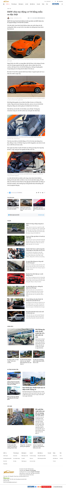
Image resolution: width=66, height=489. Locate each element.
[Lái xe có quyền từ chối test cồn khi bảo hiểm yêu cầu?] (39, 439)
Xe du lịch (15, 455)
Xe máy (14, 461)
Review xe (55, 455)
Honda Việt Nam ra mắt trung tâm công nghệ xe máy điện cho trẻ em (35, 249)
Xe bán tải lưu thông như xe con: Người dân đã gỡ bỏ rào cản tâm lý (25, 362)
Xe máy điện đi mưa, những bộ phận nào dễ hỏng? (34, 287)
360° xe (7, 4)
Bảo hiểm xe (32, 4)
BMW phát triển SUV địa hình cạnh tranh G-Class (25, 209)
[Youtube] (38, 487)
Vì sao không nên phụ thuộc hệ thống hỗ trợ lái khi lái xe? (34, 299)
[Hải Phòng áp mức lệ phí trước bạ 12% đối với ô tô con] (20, 337)
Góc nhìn (9, 406)
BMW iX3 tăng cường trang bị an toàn (35, 224)
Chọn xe (31, 458)
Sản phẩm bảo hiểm (41, 455)
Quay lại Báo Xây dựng (58, 486)
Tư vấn (54, 461)
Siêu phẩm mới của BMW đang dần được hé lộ (39, 209)
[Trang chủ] (3, 4)
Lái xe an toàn (32, 461)
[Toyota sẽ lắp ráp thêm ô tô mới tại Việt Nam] (16, 241)
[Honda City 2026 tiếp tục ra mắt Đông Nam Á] (16, 278)
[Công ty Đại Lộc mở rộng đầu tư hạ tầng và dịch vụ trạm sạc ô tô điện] (14, 376)
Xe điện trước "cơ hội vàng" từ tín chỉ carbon (13, 361)
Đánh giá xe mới (25, 455)
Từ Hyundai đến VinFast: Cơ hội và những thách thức (12, 446)
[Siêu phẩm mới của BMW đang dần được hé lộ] (39, 202)
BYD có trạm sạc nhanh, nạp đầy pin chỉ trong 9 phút (13, 398)
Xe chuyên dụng (16, 458)
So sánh (23, 458)
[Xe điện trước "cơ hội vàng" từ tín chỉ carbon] (13, 354)
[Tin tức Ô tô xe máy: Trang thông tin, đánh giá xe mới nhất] (6, 1)
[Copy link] (44, 192)
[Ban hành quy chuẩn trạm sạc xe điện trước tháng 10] (34, 379)
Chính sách (10, 326)
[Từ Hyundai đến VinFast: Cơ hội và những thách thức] (13, 439)
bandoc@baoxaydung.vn (11, 482)
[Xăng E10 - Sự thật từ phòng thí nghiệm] (26, 439)
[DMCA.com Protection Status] (6, 478)
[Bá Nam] (8, 18)
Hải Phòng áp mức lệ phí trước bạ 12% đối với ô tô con (40, 333)
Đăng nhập (61, 1)
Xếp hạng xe (24, 461)
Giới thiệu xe (55, 458)
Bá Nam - (12, 18)
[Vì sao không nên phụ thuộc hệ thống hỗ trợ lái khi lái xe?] (16, 303)
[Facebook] (36, 487)
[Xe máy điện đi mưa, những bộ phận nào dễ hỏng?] (16, 291)
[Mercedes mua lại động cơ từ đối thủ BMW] (13, 202)
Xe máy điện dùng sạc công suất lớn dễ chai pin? (34, 262)
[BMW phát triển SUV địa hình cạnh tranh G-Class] (26, 202)
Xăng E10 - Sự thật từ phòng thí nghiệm (25, 445)
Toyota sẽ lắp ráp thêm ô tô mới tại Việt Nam (35, 237)
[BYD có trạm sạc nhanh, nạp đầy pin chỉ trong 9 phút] (14, 391)
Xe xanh (38, 4)
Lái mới (26, 4)
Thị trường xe (14, 4)
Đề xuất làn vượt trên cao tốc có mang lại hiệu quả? (39, 412)
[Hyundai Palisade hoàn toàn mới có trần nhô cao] (16, 316)
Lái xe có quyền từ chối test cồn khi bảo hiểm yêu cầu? (38, 446)
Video (43, 4)
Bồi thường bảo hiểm (42, 458)
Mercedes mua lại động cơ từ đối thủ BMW (13, 208)
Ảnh (47, 4)
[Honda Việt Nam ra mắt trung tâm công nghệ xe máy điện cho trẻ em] (16, 253)
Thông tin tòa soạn (46, 486)
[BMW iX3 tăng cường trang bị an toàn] (16, 228)
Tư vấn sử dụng (33, 455)
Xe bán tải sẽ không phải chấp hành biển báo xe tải (38, 361)
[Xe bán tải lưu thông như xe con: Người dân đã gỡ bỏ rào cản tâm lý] (26, 354)
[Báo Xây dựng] (55, 4)
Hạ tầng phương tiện (12, 369)
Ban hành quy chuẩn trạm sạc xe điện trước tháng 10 (34, 388)
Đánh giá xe (21, 4)
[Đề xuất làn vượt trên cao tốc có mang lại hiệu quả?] (20, 416)
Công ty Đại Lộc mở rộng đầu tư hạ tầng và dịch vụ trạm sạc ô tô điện (13, 383)
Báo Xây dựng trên (14, 192)
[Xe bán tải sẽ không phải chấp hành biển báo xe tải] (39, 354)
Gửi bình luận (41, 214)
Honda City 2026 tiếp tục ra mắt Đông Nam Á (34, 274)
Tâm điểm (5, 463)
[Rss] (40, 487)
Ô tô (60, 455)
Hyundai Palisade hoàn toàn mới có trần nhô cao (35, 312)
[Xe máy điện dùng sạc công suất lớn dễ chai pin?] (16, 266)
